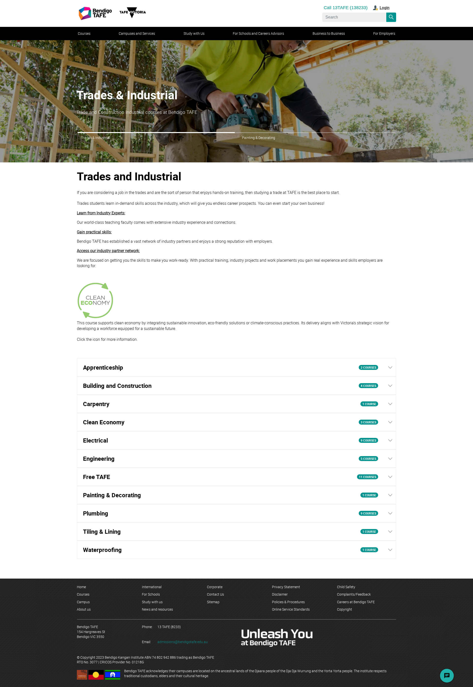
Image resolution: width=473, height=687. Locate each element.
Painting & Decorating (134, 102)
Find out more (90, 115)
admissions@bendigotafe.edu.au (182, 641)
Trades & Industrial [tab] (95, 137)
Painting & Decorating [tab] (258, 137)
